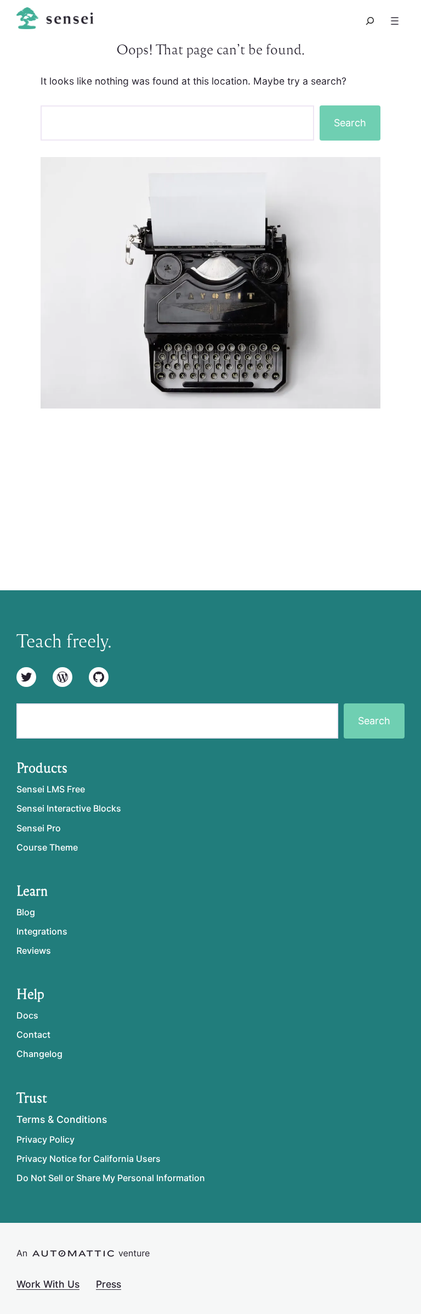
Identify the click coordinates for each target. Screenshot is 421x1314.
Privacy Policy (45, 1139)
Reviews (33, 950)
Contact (33, 1034)
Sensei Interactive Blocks (68, 808)
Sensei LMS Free (50, 789)
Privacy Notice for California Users (88, 1158)
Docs (27, 1015)
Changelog (39, 1053)
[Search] (370, 20)
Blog (25, 912)
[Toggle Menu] (394, 20)
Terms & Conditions (61, 1119)
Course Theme (47, 847)
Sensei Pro (38, 828)
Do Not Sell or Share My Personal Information (110, 1177)
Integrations (41, 931)
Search (350, 122)
